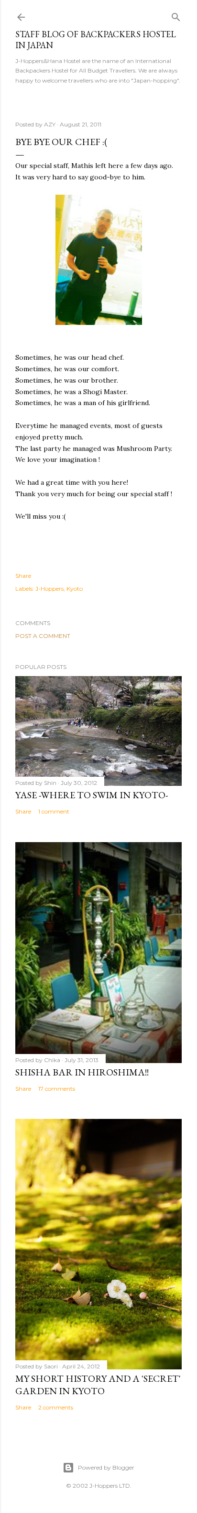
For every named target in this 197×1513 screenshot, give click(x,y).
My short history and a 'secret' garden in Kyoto (98, 1384)
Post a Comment (42, 635)
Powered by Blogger (106, 1467)
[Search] (176, 15)
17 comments (56, 1088)
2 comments (55, 1407)
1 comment (53, 811)
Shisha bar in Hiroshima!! (82, 1072)
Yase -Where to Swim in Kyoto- (91, 795)
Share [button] (23, 575)
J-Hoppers (49, 588)
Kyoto (74, 588)
